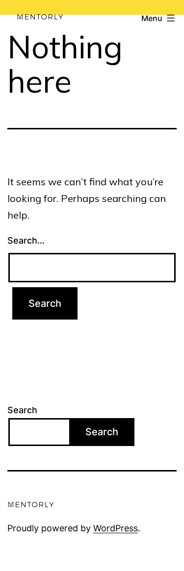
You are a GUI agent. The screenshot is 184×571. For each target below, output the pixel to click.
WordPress (115, 528)
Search (22, 410)
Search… (26, 240)
